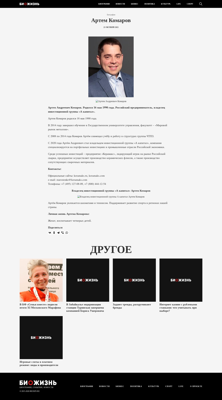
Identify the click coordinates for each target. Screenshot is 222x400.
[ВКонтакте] (50, 232)
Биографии (104, 4)
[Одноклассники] (54, 232)
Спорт (190, 4)
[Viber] (62, 232)
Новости (120, 4)
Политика (149, 4)
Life (179, 4)
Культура (166, 4)
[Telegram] (58, 232)
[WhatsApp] (67, 232)
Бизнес (134, 4)
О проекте (196, 386)
